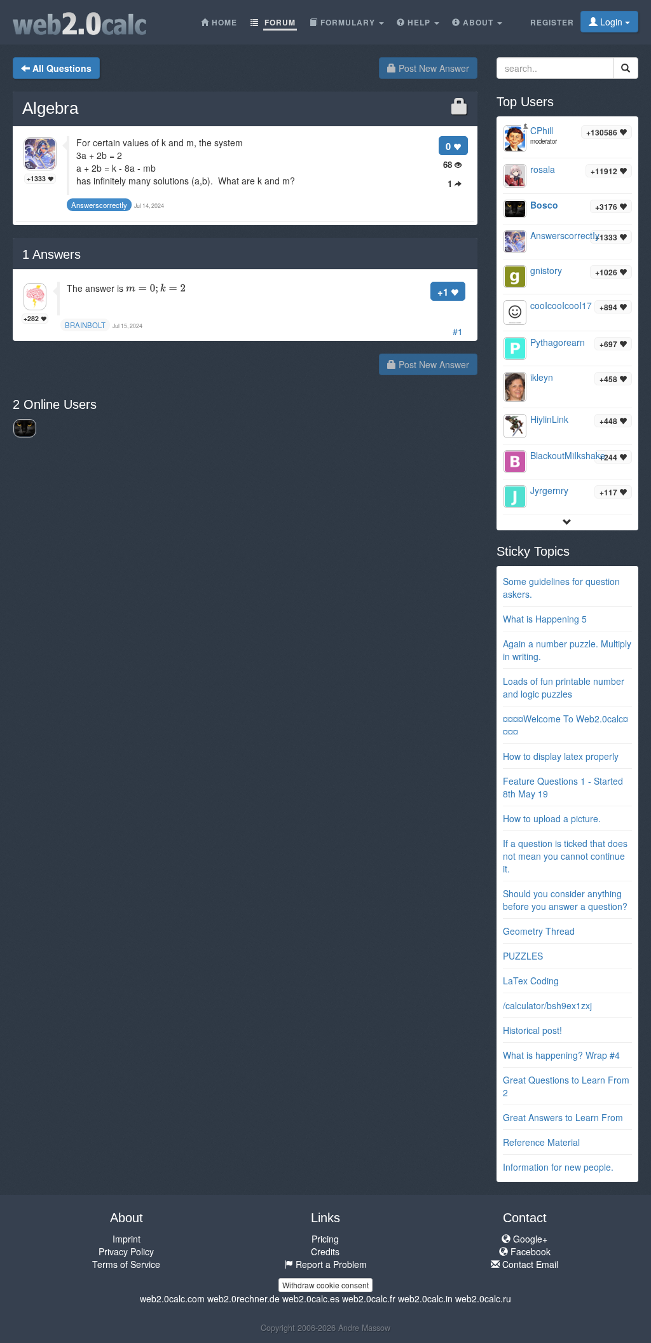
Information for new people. (558, 1166)
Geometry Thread (539, 931)
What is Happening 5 (545, 618)
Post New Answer (432, 68)
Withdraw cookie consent (325, 1284)
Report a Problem (330, 1264)
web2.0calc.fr (368, 1298)
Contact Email (529, 1264)
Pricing (325, 1238)
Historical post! (532, 1030)
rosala (542, 169)
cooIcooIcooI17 (561, 305)
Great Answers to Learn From (563, 1117)
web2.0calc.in (425, 1298)
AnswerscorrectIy (565, 235)
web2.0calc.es (310, 1298)
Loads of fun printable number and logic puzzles (563, 687)
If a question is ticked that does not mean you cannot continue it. (565, 856)
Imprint (126, 1238)
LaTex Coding (531, 980)
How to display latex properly (561, 756)
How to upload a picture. (552, 818)
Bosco (544, 204)
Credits (325, 1251)
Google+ (529, 1238)
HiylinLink (549, 419)
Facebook (529, 1251)
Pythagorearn (557, 342)
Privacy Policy (126, 1251)
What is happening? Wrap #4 (561, 1055)
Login (611, 21)
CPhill (541, 130)
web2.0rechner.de (243, 1298)
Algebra (50, 108)
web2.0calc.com (172, 1298)
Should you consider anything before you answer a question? (565, 900)
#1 (458, 331)
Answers (51, 254)
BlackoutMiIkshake (567, 455)
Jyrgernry (549, 490)
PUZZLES (523, 955)
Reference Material (541, 1142)
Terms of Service (126, 1264)
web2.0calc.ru (483, 1298)
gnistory (546, 270)
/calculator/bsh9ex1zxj (547, 1005)
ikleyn (541, 377)
